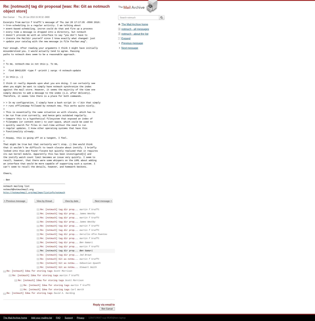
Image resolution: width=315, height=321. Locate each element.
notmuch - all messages (135, 29)
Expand (125, 38)
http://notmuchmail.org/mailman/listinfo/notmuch (34, 192)
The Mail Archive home (134, 24)
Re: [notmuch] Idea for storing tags (29, 271)
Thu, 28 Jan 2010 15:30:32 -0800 (34, 17)
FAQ (58, 317)
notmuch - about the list (134, 33)
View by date (71, 201)
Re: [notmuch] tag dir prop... (59, 209)
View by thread (44, 201)
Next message (102, 201)
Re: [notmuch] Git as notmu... (59, 259)
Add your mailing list (41, 317)
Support (69, 317)
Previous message (15, 201)
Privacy (80, 317)
